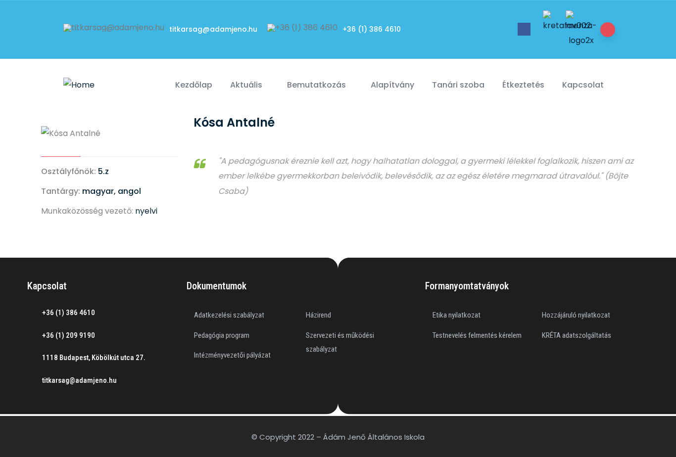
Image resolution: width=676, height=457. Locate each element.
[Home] (79, 85)
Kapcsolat (583, 85)
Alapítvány (392, 85)
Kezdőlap (193, 85)
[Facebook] (524, 29)
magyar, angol (111, 191)
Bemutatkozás (316, 85)
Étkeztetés (523, 85)
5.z (103, 171)
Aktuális (246, 85)
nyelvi (146, 211)
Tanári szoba (458, 85)
